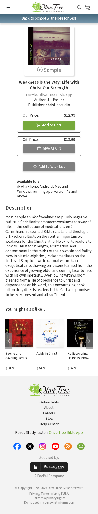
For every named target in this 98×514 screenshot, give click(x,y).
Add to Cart (51, 125)
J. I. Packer (55, 100)
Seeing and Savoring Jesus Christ (16, 358)
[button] (79, 7)
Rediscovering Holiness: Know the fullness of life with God (80, 360)
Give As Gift (51, 148)
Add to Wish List (51, 167)
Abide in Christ (46, 353)
